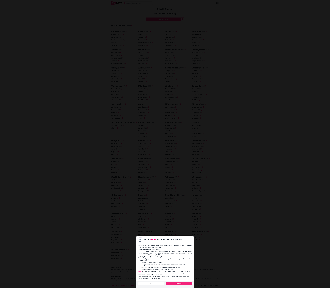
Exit (151, 283)
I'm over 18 (179, 283)
